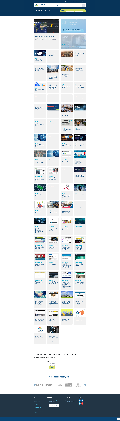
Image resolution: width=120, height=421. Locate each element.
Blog (76, 52)
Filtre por (63, 10)
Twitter (80, 403)
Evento (36, 58)
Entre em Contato (77, 1)
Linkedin (82, 400)
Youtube (82, 403)
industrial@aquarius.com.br (53, 402)
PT (83, 1)
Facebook (80, 400)
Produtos (63, 5)
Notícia (63, 27)
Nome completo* (48, 359)
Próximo (85, 385)
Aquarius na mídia (65, 159)
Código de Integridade (38, 412)
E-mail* (48, 361)
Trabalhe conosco (38, 407)
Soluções (57, 5)
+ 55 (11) (53, 400)
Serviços (69, 5)
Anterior (35, 385)
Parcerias (36, 404)
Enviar (52, 367)
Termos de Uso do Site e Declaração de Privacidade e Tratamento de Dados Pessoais (39, 410)
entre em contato (54, 405)
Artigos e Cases (37, 401)
